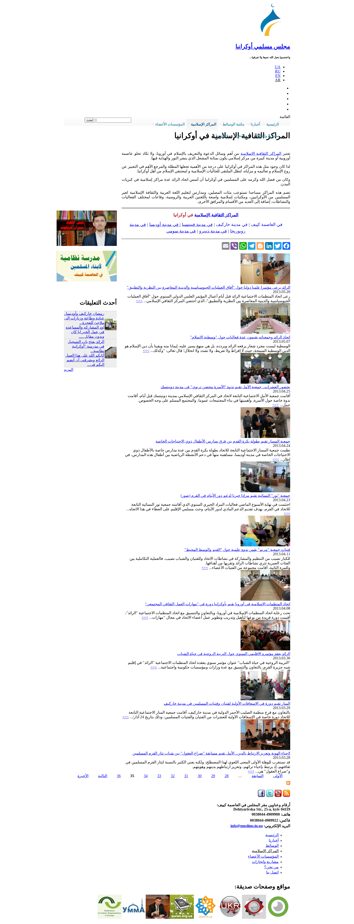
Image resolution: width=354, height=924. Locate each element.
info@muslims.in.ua (246, 826)
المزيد (68, 370)
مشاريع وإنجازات (265, 862)
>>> (139, 301)
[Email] (225, 245)
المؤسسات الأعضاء (263, 856)
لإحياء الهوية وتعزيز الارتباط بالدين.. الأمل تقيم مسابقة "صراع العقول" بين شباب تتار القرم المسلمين (211, 753)
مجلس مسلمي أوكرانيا (263, 46)
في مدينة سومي (181, 231)
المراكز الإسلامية (265, 851)
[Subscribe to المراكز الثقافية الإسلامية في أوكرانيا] (288, 783)
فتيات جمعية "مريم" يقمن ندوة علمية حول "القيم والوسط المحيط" (237, 550)
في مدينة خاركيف (232, 224)
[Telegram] (252, 245)
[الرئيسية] (273, 36)
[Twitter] (278, 245)
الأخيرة (83, 776)
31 (186, 776)
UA (278, 67)
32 (173, 776)
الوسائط (272, 845)
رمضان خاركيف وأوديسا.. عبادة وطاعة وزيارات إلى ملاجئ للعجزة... (84, 318)
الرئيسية (272, 835)
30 (200, 776)
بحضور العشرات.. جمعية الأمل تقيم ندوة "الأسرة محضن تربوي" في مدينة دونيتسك (225, 387)
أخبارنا (274, 840)
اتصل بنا (222, 136)
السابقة (257, 776)
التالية (102, 776)
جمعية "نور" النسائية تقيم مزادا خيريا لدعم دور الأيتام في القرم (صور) (235, 495)
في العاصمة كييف (266, 224)
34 (146, 776)
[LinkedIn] (269, 245)
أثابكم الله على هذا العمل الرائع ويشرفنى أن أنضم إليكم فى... (84, 360)
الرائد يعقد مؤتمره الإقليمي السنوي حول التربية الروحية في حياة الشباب (233, 654)
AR (278, 80)
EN (278, 76)
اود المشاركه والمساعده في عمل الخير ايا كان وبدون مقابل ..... (85, 331)
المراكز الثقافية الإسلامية (261, 153)
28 (227, 776)
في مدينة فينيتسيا (197, 224)
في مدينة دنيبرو (213, 231)
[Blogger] (260, 245)
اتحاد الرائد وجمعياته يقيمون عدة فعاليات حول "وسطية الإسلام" (240, 337)
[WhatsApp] (243, 245)
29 (213, 776)
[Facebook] (286, 245)
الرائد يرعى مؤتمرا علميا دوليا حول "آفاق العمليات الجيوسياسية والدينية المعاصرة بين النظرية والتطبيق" (208, 287)
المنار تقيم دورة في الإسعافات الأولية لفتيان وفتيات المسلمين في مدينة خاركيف (227, 703)
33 (159, 776)
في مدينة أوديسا (164, 224)
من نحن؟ (271, 867)
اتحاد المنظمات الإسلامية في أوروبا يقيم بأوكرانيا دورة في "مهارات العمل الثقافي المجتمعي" (217, 604)
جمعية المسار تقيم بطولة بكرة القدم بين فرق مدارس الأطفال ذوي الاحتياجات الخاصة (223, 441)
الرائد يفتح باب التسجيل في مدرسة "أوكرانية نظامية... (86, 346)
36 (119, 776)
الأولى (277, 776)
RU (278, 71)
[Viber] (234, 245)
